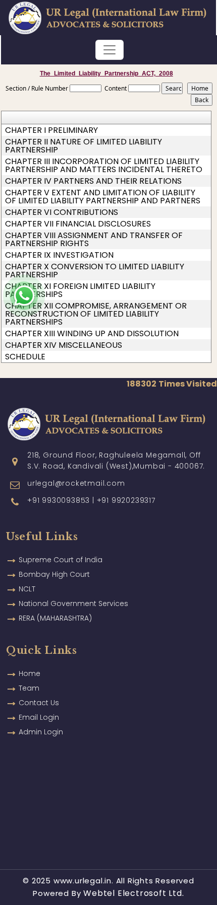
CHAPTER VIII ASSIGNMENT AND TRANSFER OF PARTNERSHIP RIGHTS (94, 240)
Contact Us (39, 703)
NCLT (27, 589)
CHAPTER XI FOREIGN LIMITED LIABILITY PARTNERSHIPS (80, 290)
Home (29, 673)
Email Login (39, 717)
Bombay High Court (54, 574)
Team (29, 688)
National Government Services (73, 603)
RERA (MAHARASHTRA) (55, 618)
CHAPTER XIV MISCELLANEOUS (63, 345)
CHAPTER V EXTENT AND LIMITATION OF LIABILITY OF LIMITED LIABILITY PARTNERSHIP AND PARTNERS (102, 197)
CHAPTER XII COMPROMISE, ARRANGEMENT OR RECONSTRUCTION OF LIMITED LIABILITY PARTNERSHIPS (96, 314)
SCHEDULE (25, 357)
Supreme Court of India (60, 560)
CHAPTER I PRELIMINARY (51, 130)
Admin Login (41, 732)
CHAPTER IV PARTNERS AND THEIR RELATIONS (93, 181)
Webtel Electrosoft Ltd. (133, 893)
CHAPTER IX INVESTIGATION (59, 255)
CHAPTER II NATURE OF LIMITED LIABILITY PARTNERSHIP (83, 146)
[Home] (107, 17)
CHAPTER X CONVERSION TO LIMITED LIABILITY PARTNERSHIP (94, 271)
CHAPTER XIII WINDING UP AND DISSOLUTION (92, 334)
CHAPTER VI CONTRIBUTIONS (61, 212)
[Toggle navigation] (109, 50)
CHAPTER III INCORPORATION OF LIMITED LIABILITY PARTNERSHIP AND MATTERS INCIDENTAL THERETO (103, 166)
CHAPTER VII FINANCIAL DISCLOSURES (78, 224)
